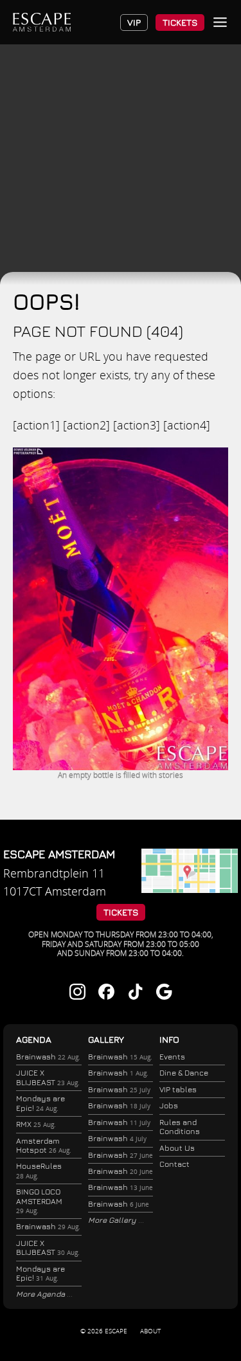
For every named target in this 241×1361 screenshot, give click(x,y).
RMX (36, 1124)
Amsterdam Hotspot (43, 1145)
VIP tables (178, 1089)
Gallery (106, 1039)
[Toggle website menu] (220, 22)
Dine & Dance (183, 1072)
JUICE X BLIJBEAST (48, 1077)
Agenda (33, 1039)
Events (172, 1056)
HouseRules (39, 1170)
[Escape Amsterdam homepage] (42, 22)
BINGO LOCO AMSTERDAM (39, 1201)
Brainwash (48, 1056)
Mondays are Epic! (40, 1103)
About (150, 1330)
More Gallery (113, 1220)
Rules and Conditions (179, 1126)
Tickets (180, 22)
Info (169, 1039)
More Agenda (41, 1294)
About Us (177, 1148)
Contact (174, 1164)
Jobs (168, 1105)
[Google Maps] (189, 888)
